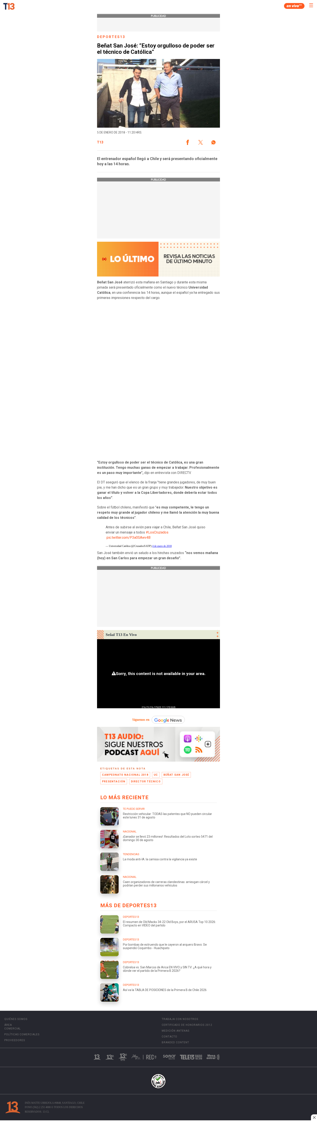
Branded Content (175, 1042)
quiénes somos (15, 1019)
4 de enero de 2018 (162, 546)
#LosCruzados (157, 532)
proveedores (14, 1040)
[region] (158, 1131)
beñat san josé (176, 774)
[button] (187, 142)
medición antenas (175, 1030)
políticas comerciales (21, 1034)
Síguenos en (140, 719)
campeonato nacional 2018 (125, 774)
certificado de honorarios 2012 (187, 1024)
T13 (100, 142)
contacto (169, 1036)
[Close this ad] (314, 1117)
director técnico (146, 781)
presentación (113, 781)
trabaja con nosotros (180, 1019)
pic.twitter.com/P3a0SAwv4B (129, 537)
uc (156, 774)
